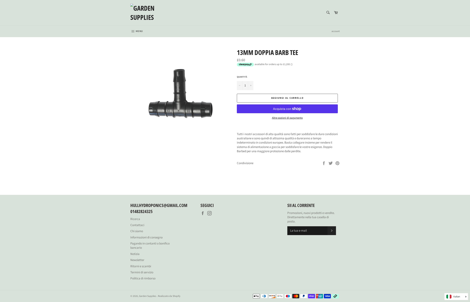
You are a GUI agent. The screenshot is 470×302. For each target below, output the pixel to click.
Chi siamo (136, 231)
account (336, 31)
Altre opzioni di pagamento (287, 118)
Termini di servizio (141, 272)
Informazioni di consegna (146, 237)
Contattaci (137, 225)
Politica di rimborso (143, 278)
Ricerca (135, 219)
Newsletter (137, 260)
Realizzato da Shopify (169, 296)
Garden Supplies (148, 296)
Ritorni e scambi (140, 266)
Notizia (135, 254)
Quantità (242, 77)
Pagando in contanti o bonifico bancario (150, 245)
